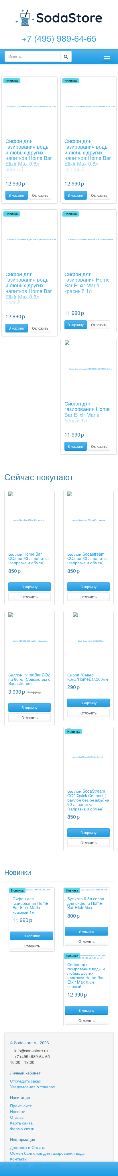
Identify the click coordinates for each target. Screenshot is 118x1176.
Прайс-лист (21, 1105)
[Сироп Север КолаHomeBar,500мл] (88, 641)
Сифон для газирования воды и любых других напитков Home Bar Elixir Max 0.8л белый (28, 288)
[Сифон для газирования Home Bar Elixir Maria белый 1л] (88, 369)
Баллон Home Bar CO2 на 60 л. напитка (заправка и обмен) (28, 558)
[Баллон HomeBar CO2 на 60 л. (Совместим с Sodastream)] (29, 641)
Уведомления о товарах (32, 1086)
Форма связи (22, 1128)
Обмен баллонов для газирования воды (47, 1153)
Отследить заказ (25, 1081)
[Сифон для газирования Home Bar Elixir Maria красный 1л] (88, 239)
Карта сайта (21, 1123)
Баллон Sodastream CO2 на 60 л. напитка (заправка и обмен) (87, 558)
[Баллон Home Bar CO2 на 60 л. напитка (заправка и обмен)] (29, 520)
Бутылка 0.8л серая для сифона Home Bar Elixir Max (85, 903)
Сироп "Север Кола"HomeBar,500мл (87, 677)
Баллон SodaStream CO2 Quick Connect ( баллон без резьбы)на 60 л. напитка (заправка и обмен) (88, 800)
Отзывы (17, 1117)
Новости (17, 1111)
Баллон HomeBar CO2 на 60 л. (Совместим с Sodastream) (29, 679)
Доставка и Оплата (28, 1147)
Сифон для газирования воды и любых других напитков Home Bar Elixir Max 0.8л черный (28, 155)
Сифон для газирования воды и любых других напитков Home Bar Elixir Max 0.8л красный (87, 155)
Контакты (18, 1159)
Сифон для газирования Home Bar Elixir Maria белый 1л (87, 411)
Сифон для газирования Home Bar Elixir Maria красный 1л (87, 282)
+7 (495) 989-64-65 (59, 38)
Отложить (40, 195)
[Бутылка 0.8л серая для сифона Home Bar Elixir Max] (86, 891)
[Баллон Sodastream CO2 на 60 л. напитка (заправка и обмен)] (88, 520)
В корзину (17, 195)
